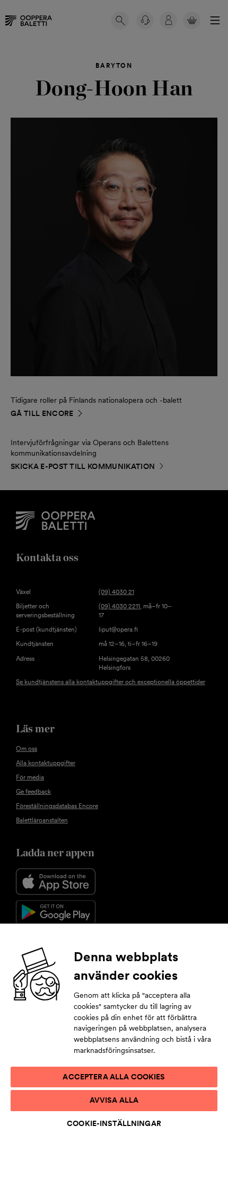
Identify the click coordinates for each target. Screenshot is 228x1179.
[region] (114, 1051)
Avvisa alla (114, 1100)
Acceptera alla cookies (114, 1076)
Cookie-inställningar (114, 1123)
